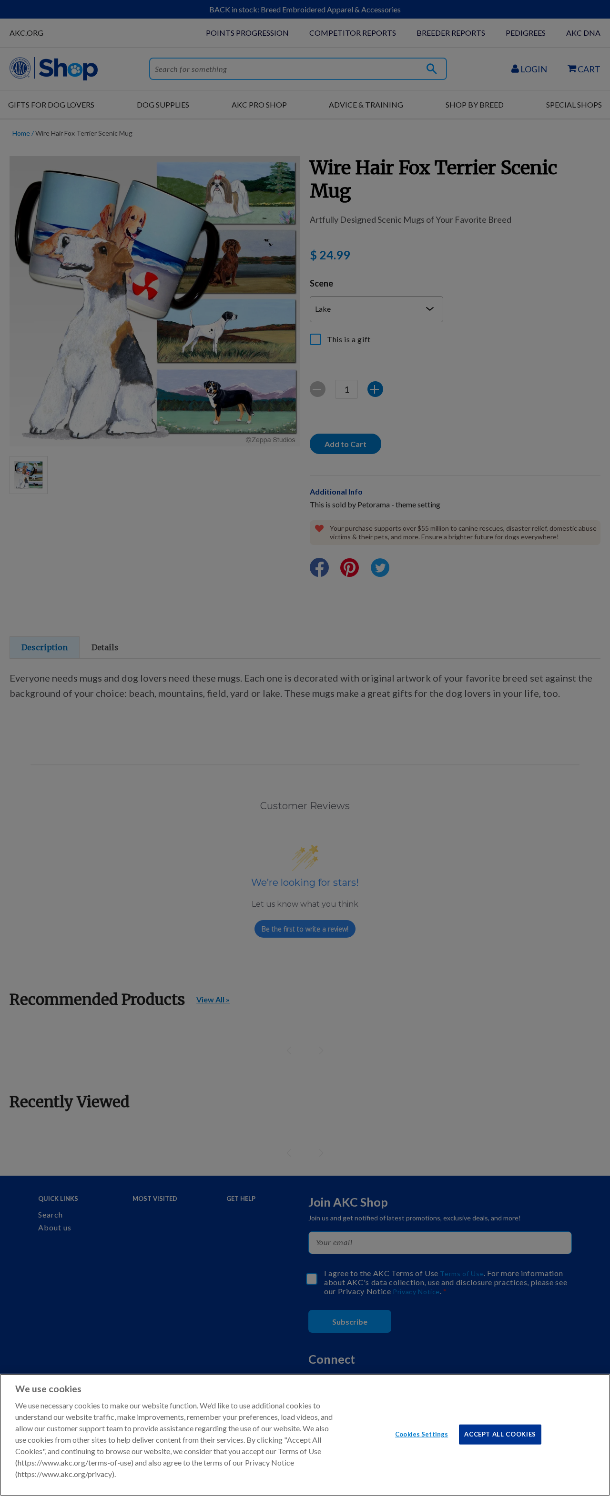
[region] (305, 1435)
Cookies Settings (421, 1433)
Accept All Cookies (500, 1433)
